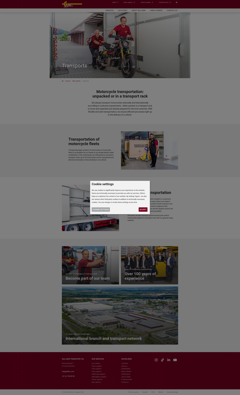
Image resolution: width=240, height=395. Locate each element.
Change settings (101, 209)
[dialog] (120, 197)
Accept (143, 209)
